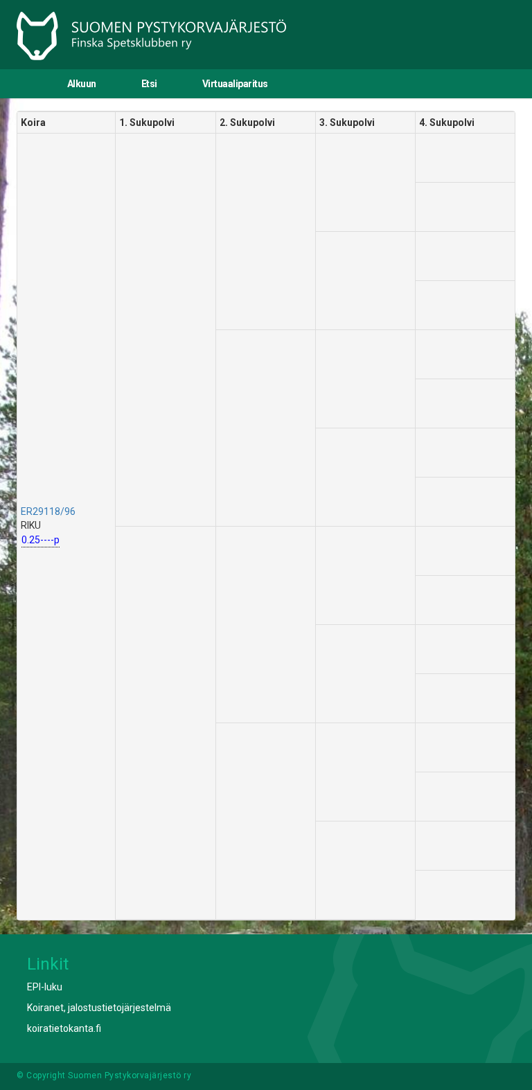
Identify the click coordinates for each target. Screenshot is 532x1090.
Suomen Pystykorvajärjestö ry (129, 1075)
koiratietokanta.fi (64, 1028)
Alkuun (81, 83)
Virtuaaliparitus (235, 83)
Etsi (149, 83)
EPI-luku (44, 986)
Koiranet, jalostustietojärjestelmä (99, 1007)
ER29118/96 (48, 511)
